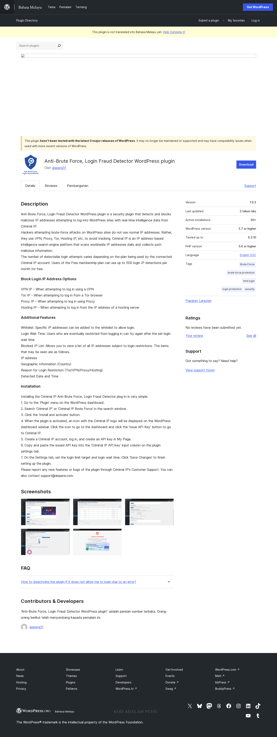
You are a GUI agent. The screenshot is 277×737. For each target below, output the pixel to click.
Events (170, 676)
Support (250, 186)
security (249, 289)
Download (246, 164)
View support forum (200, 370)
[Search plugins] (59, 46)
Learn (119, 669)
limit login (248, 280)
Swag (170, 688)
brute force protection (241, 272)
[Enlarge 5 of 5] (116, 534)
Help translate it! (174, 32)
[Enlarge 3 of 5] (168, 504)
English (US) (248, 255)
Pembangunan (77, 186)
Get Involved (174, 669)
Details (30, 186)
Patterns (71, 688)
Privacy (21, 688)
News (20, 676)
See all (251, 336)
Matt (220, 676)
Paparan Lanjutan (199, 301)
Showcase (73, 669)
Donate (172, 682)
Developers (123, 682)
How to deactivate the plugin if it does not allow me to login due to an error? (78, 582)
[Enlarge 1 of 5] (64, 504)
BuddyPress (225, 688)
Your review (194, 336)
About (20, 669)
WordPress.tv (126, 688)
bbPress (222, 682)
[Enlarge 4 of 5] (64, 534)
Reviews (51, 186)
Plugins (70, 682)
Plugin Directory (27, 20)
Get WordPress (258, 7)
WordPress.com (227, 669)
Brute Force (247, 264)
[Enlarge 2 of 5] (116, 504)
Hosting (21, 682)
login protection (232, 289)
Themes (71, 676)
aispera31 (59, 168)
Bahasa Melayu (64, 711)
